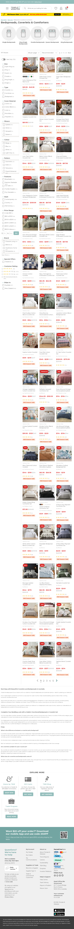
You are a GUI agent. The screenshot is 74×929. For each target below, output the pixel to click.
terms (8, 839)
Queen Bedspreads (52, 42)
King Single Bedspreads (23, 43)
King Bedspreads (66, 42)
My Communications (31, 859)
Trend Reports (44, 857)
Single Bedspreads (8, 42)
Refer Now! (38, 2)
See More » (6, 255)
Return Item (44, 888)
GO (16, 233)
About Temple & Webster (45, 853)
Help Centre (44, 879)
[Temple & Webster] (15, 8)
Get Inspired (47, 794)
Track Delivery (44, 882)
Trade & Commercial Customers (30, 875)
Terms (7, 889)
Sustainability (44, 863)
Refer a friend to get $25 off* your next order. (24, 2)
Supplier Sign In (31, 871)
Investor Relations (45, 871)
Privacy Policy (9, 897)
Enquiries (43, 868)
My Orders (29, 855)
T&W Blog (43, 865)
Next (69, 53)
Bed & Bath (4, 20)
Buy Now (28, 794)
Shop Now (9, 793)
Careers (42, 860)
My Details (29, 852)
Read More (11, 816)
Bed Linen (10, 20)
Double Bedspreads (38, 42)
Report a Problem (45, 885)
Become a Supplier (32, 868)
